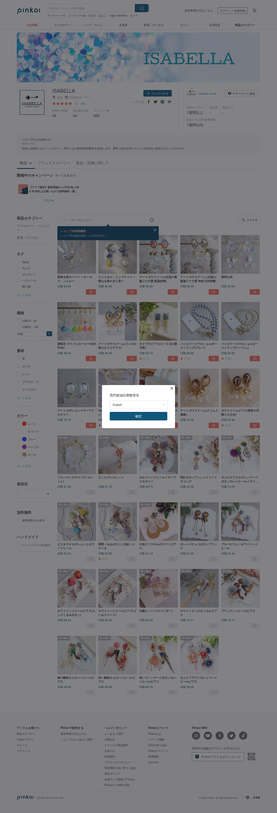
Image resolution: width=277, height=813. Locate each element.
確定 (138, 416)
